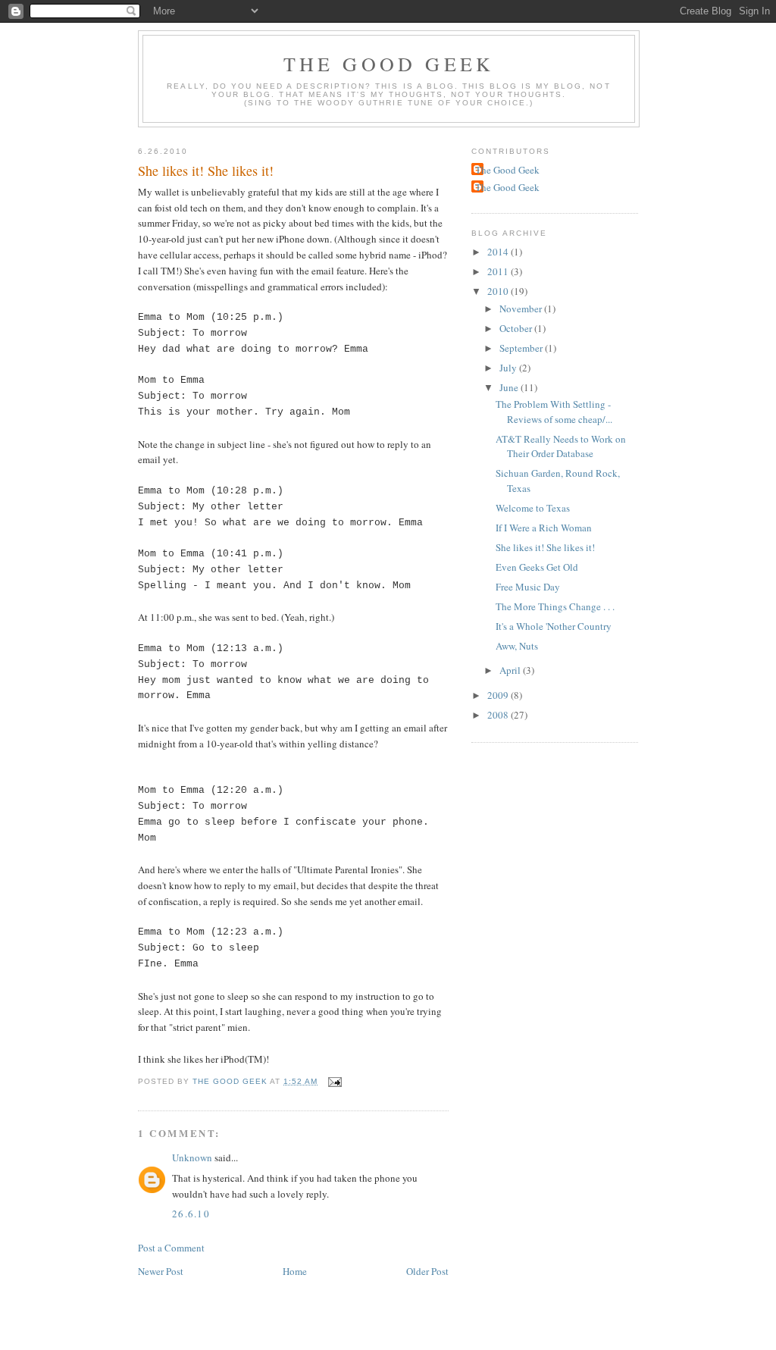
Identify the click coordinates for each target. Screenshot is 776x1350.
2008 (499, 715)
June (510, 387)
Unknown (192, 1157)
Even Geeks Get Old (537, 567)
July (509, 367)
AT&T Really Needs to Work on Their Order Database (561, 446)
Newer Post (160, 1271)
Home (295, 1271)
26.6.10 (191, 1213)
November (521, 308)
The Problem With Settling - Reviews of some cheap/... (554, 411)
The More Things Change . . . (555, 606)
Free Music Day (528, 587)
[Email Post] (334, 1081)
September (522, 348)
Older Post (427, 1271)
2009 (499, 695)
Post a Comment (171, 1247)
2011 (499, 271)
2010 (499, 291)
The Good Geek (389, 64)
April (511, 670)
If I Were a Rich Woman (544, 527)
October (516, 328)
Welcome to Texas (533, 508)
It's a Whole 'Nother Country (554, 626)
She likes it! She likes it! (545, 547)
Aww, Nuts (517, 646)
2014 (499, 251)
